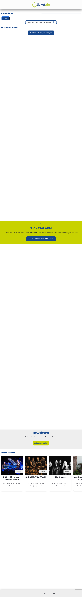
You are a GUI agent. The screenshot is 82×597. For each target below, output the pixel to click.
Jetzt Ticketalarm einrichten (41, 239)
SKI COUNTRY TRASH (36, 477)
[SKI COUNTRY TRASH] (36, 466)
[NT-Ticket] (41, 5)
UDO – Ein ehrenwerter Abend (11, 478)
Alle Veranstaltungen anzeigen (41, 33)
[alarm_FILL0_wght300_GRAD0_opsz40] (41, 224)
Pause (5, 18)
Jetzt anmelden (41, 443)
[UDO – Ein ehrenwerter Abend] (12, 466)
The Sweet (60, 477)
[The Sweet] (60, 466)
